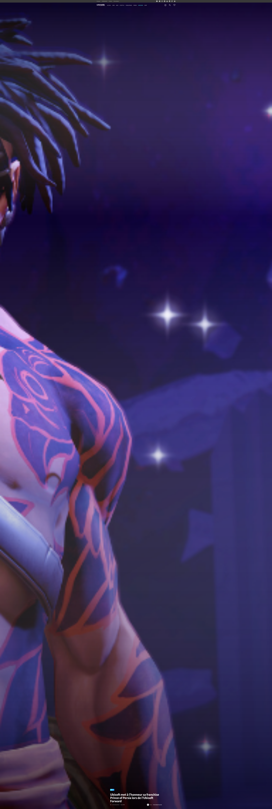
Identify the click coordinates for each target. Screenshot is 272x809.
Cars (113, 5)
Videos (135, 5)
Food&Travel (129, 5)
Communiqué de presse (157, 804)
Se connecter (116, 1)
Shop (145, 5)
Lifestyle (122, 5)
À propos (98, 1)
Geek (117, 5)
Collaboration (104, 1)
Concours (140, 5)
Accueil (109, 5)
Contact (110, 1)
